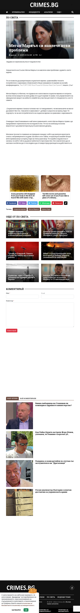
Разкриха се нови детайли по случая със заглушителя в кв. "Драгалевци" (54, 462)
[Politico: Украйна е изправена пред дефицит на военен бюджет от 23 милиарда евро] (57, 273)
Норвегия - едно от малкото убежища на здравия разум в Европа (21, 277)
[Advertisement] (22, 160)
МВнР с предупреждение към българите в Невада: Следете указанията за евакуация (57, 255)
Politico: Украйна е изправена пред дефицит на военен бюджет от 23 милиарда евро (56, 277)
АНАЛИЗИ (48, 12)
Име (8, 293)
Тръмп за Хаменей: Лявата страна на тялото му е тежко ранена (21, 255)
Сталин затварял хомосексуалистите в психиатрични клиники (19, 233)
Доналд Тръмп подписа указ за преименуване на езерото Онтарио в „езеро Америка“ (57, 233)
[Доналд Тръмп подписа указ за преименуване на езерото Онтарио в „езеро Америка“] (57, 229)
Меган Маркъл (34, 209)
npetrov (13, 55)
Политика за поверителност (45, 610)
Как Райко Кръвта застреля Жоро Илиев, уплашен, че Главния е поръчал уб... (54, 433)
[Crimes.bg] (20, 587)
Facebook (12, 203)
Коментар (10, 301)
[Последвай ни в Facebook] (72, 5)
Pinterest (58, 203)
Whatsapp (46, 203)
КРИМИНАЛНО (18, 12)
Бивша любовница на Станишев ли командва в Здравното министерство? (53, 404)
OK (26, 610)
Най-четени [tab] (12, 398)
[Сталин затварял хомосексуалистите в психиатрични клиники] (22, 229)
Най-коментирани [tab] (28, 398)
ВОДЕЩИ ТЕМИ (63, 597)
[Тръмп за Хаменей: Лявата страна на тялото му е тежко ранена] (22, 251)
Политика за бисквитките (63, 610)
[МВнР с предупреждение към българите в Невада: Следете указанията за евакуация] (57, 251)
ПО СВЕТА (12, 17)
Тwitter (34, 203)
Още (59, 12)
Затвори (16, 610)
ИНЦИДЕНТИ (34, 12)
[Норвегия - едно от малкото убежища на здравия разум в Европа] (22, 273)
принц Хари (46, 209)
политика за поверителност (23, 605)
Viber (24, 203)
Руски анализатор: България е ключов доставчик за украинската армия (53, 491)
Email (43, 293)
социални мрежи (20, 209)
